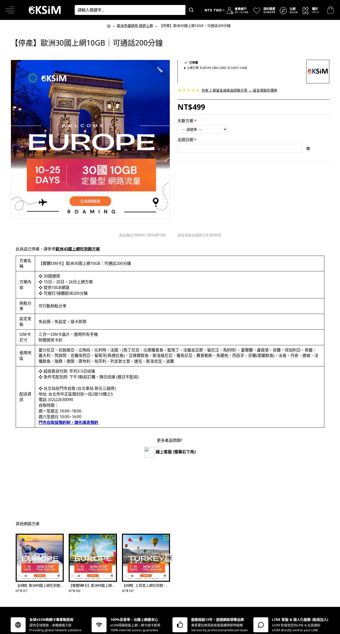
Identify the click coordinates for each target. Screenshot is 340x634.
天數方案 (185, 120)
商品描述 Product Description (142, 234)
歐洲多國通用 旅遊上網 (135, 25)
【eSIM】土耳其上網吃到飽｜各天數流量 (146, 585)
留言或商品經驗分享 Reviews (199, 234)
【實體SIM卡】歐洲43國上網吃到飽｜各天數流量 (93, 585)
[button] (16, 558)
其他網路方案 (28, 523)
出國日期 (185, 139)
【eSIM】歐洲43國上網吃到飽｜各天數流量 (40, 585)
